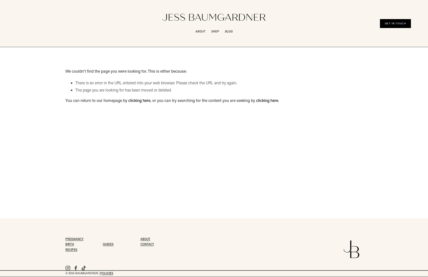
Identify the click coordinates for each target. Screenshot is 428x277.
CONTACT (147, 244)
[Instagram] (67, 268)
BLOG (229, 31)
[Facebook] (75, 268)
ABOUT (200, 31)
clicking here (139, 101)
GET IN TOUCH (395, 23)
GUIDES (108, 244)
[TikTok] (83, 268)
